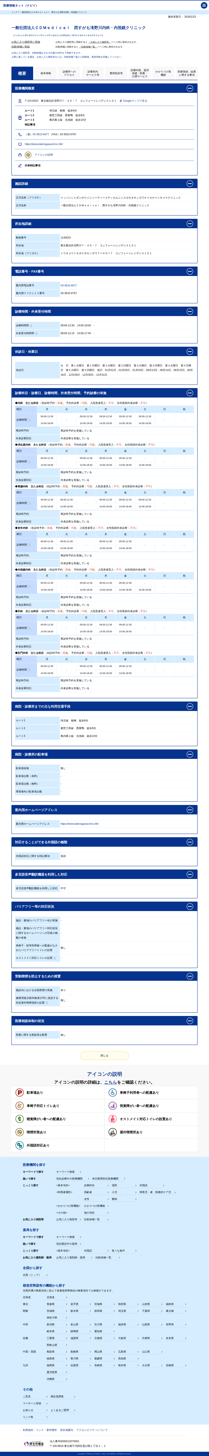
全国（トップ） (32, 1275)
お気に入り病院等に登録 (25, 42)
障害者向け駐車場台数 (29, 791)
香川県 (74, 1358)
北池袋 (80, 736)
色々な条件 (118, 1250)
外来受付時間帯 (25, 333)
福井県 (122, 1324)
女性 (86, 1199)
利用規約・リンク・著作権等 (40, 1430)
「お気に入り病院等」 (99, 42)
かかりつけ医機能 (163, 73)
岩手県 (74, 1304)
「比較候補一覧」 (88, 46)
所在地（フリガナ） (27, 253)
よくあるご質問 (60, 1410)
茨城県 (51, 1311)
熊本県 (122, 1365)
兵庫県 (146, 1338)
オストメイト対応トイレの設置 (34, 957)
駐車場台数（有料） (27, 776)
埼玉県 (122, 1311)
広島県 (122, 1351)
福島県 (170, 1304)
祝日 (99, 370)
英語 (63, 856)
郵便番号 (21, 237)
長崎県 (98, 1365)
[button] (104, 183)
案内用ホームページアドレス (33, 823)
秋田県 (122, 1304)
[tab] (22, 73)
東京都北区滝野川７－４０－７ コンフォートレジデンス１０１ (98, 245)
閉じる (104, 1055)
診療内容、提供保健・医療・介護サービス (140, 73)
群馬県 (98, 1311)
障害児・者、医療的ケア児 (155, 1192)
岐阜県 (51, 1331)
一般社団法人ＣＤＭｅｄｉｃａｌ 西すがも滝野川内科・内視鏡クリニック (105, 205)
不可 (63, 888)
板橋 (73, 720)
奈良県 (170, 1338)
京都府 (98, 1338)
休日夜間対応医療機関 (105, 1178)
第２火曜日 (108, 365)
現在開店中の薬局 (66, 1243)
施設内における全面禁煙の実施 (34, 990)
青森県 (51, 1304)
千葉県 (146, 1311)
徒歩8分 (83, 720)
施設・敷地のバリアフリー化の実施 (37, 920)
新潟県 (51, 1324)
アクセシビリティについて (92, 1430)
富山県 (74, 1324)
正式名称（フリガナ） (29, 197)
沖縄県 (51, 1379)
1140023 (66, 237)
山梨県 (146, 1324)
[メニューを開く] (204, 5)
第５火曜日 (72, 370)
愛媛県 (98, 1358)
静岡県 (74, 1331)
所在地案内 (66, 1430)
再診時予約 (22, 430)
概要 (22, 73)
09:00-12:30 (67, 325)
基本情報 (45, 73)
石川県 (98, 1324)
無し (63, 768)
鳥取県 (51, 1351)
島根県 (74, 1351)
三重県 (51, 1338)
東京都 (170, 1311)
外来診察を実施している (75, 438)
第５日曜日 (88, 370)
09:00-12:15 (67, 333)
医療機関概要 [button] (25, 88)
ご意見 (27, 1396)
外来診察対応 (24, 438)
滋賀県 (74, 1338)
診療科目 (89, 1185)
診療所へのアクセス (69, 73)
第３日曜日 (155, 365)
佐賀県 (74, 1365)
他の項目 (89, 1212)
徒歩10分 (92, 736)
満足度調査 (57, 1396)
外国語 (143, 1185)
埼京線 (64, 720)
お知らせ (28, 1410)
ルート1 (20, 720)
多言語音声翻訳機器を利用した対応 (37, 888)
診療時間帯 (22, 325)
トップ (14, 12)
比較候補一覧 (92, 1219)
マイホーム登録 (32, 1403)
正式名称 (21, 205)
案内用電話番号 (25, 285)
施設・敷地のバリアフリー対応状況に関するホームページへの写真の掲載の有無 (37, 933)
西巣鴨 (80, 728)
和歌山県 (52, 1345)
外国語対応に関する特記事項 (33, 856)
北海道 (51, 1297)
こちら (110, 1082)
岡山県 (98, 1351)
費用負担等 (116, 73)
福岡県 (51, 1365)
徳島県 (51, 1358)
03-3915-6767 (69, 293)
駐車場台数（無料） (27, 783)
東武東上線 (67, 736)
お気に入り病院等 (66, 1219)
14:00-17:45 (84, 333)
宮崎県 (170, 1365)
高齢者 (88, 1192)
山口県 (146, 1351)
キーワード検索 (65, 1171)
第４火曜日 (171, 365)
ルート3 (20, 736)
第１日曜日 (93, 365)
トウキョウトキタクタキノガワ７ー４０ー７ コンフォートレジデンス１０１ (106, 253)
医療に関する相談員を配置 (31, 1034)
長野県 (170, 1324)
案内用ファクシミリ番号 (30, 293)
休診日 (20, 370)
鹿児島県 (52, 1372)
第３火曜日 (140, 365)
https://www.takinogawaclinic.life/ (44, 144)
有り (63, 990)
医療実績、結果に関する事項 (187, 73)
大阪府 (122, 1338)
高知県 (122, 1358)
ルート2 (20, 728)
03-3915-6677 (41, 134)
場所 (114, 1185)
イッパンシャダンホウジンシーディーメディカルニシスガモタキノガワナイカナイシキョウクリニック (121, 197)
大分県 (146, 1365)
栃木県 (74, 1311)
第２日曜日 (124, 365)
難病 (114, 1199)
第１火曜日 (77, 365)
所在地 (20, 245)
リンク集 (28, 1417)
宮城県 (98, 1304)
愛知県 (98, 1331)
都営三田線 (67, 728)
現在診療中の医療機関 (69, 1178)
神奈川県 (52, 1317)
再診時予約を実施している (76, 430)
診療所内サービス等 (92, 73)
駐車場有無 (22, 768)
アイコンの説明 (44, 154)
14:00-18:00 (84, 325)
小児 (114, 1192)
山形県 (146, 1304)
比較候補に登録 (20, 46)
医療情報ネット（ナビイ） (21, 5)
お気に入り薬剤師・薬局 (70, 1257)
